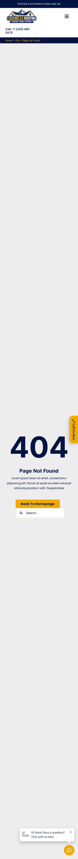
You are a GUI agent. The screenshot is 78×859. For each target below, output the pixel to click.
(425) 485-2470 (17, 30)
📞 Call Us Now (73, 429)
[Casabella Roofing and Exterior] (21, 9)
